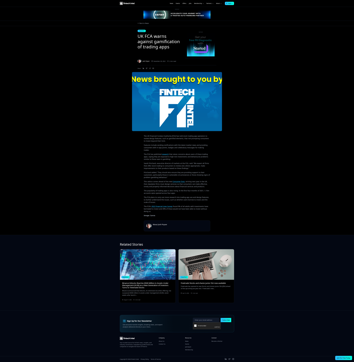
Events (178, 3)
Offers (184, 3)
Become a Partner (216, 341)
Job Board (188, 347)
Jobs (190, 3)
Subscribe (225, 320)
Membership (198, 3)
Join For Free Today (343, 358)
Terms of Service (156, 359)
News (171, 3)
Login (229, 3)
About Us (161, 341)
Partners (209, 3)
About (218, 3)
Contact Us (162, 344)
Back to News (144, 23)
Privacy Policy (145, 359)
